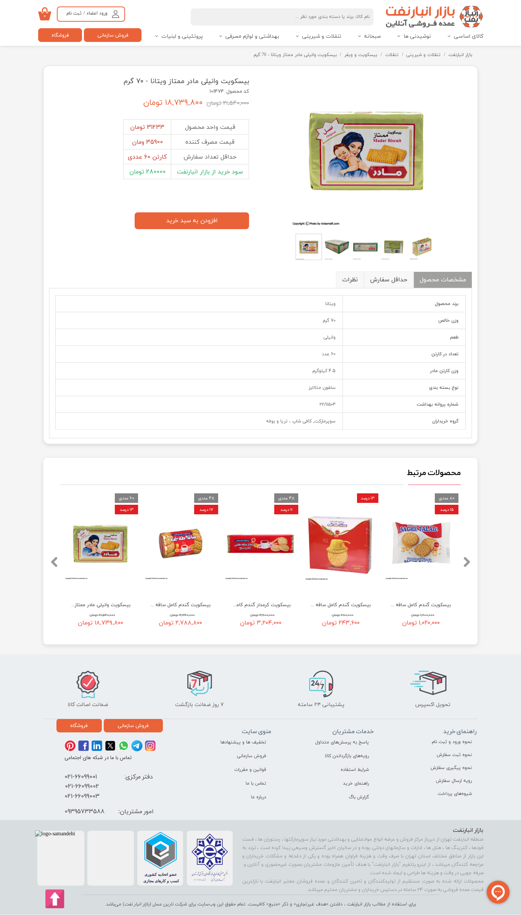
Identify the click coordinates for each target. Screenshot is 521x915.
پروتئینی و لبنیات (182, 36)
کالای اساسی (468, 36)
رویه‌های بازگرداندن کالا (347, 756)
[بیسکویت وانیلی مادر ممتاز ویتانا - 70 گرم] (366, 150)
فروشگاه (60, 35)
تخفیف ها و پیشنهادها (243, 742)
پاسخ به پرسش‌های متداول (342, 742)
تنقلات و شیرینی (321, 36)
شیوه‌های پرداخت (455, 794)
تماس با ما (256, 783)
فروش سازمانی (113, 35)
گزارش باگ (359, 797)
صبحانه (372, 36)
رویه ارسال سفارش (454, 781)
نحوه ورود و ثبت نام (452, 742)
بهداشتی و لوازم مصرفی (252, 36)
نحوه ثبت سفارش (454, 755)
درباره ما (258, 797)
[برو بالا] (55, 899)
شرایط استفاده (355, 770)
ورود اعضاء (97, 13)
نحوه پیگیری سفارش (451, 768)
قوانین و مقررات (250, 770)
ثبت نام (74, 13)
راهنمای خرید (356, 783)
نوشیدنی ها (417, 36)
